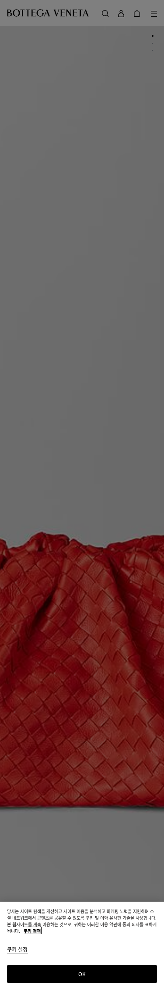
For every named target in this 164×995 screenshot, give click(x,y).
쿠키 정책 (32, 931)
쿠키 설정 (17, 949)
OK (82, 973)
